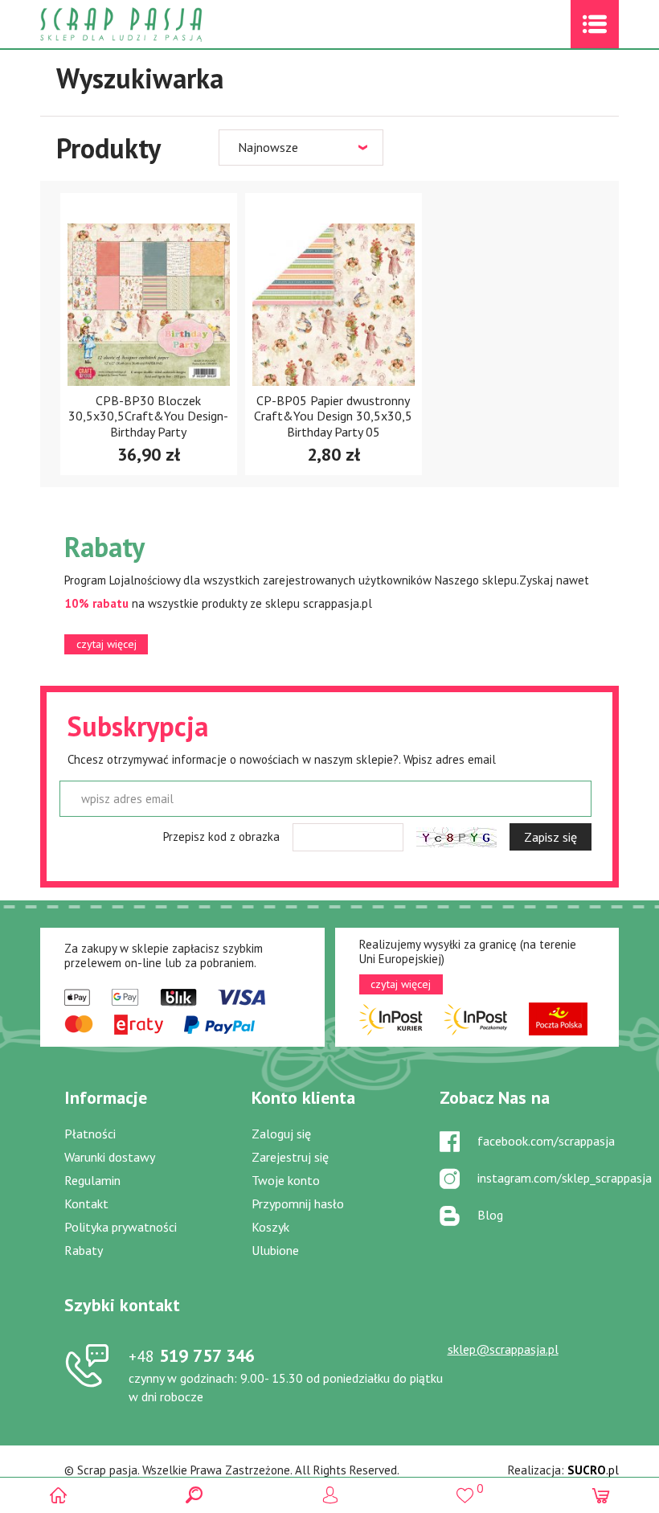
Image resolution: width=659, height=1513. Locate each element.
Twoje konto (286, 1180)
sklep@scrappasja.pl (503, 1349)
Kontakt (86, 1203)
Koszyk (270, 1227)
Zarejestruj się (290, 1157)
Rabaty (83, 1250)
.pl (593, 1470)
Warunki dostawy (109, 1157)
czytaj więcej (106, 644)
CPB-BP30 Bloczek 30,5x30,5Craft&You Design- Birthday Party (148, 415)
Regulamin (92, 1180)
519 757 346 (192, 1355)
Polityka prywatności (120, 1227)
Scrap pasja (156, 24)
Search (194, 1495)
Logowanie (330, 1495)
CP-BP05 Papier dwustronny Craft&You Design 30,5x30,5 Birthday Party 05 (333, 415)
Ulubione (275, 1250)
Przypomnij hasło (298, 1203)
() (465, 1488)
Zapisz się (550, 837)
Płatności (90, 1134)
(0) (601, 1495)
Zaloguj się (281, 1134)
